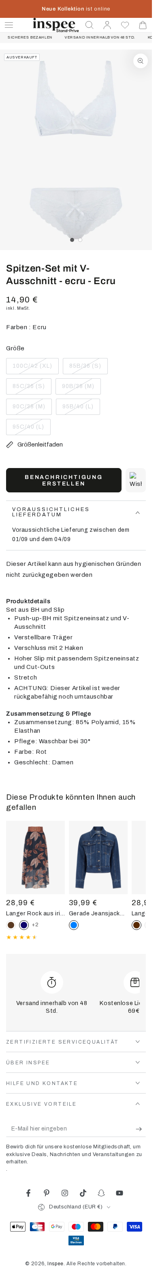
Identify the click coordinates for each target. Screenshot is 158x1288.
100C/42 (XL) (32, 368)
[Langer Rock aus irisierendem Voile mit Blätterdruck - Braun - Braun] (11, 925)
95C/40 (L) (30, 429)
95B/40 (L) (80, 409)
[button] (89, 25)
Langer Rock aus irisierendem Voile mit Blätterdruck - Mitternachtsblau (35, 913)
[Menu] (9, 25)
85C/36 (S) (30, 389)
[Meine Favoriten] (125, 25)
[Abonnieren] (141, 1129)
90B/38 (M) (80, 389)
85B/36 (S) (87, 368)
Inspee (55, 1263)
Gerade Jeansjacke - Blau (98, 913)
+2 (35, 925)
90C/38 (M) (30, 409)
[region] (76, 150)
